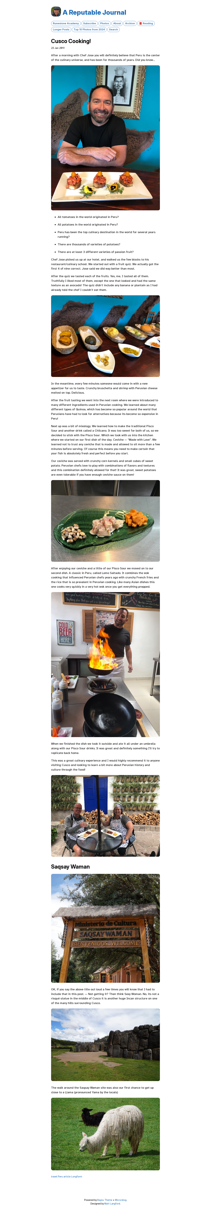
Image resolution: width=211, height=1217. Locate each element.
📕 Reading (146, 23)
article (67, 1176)
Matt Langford (112, 1203)
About (117, 23)
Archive (130, 23)
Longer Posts (61, 29)
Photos (104, 23)
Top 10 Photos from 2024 (89, 29)
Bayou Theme (104, 1200)
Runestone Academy (66, 23)
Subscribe (89, 23)
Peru (60, 1176)
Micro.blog (120, 1200)
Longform (76, 1176)
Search (113, 29)
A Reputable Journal (94, 12)
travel (54, 1176)
